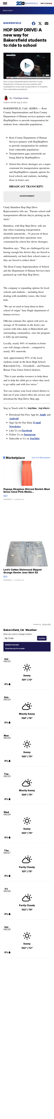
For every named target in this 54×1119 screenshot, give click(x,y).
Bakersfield (12, 23)
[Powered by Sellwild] (46, 624)
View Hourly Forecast (14, 648)
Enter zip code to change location (17, 634)
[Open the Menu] (4, 3)
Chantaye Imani (20, 98)
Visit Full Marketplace (41, 458)
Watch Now (46, 3)
